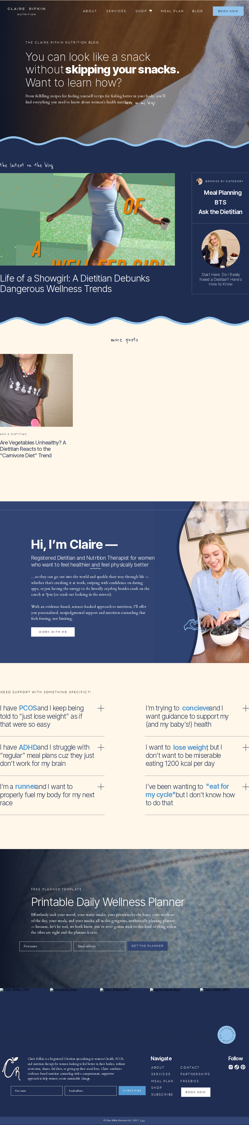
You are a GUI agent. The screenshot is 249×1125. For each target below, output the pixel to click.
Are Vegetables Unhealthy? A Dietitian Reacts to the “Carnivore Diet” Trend (33, 449)
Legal (142, 1120)
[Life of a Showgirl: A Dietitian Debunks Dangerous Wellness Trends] (87, 219)
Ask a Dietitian (13, 434)
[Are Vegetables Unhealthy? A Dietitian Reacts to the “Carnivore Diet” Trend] (36, 390)
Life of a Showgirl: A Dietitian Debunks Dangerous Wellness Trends (75, 283)
